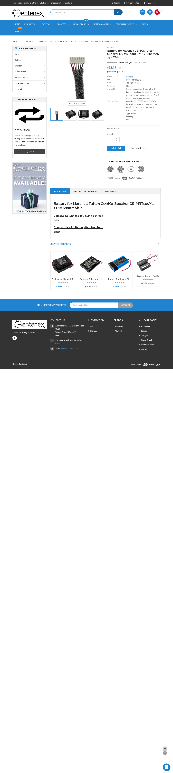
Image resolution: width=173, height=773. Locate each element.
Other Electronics (125, 24)
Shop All (145, 24)
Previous (155, 244)
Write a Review (140, 63)
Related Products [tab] (60, 244)
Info (17, 30)
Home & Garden (101, 24)
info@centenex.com (69, 348)
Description (60, 191)
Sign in (117, 3)
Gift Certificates (132, 3)
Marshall (42, 42)
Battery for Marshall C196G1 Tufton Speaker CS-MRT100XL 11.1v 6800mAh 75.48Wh (84, 42)
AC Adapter (29, 24)
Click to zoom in (78, 103)
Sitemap (93, 331)
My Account (151, 3)
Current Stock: (114, 128)
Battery (46, 24)
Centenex (119, 326)
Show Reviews (110, 191)
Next (159, 244)
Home (17, 24)
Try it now (29, 152)
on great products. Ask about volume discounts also (40, 3)
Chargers (62, 24)
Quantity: (111, 134)
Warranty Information (85, 191)
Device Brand (80, 22)
